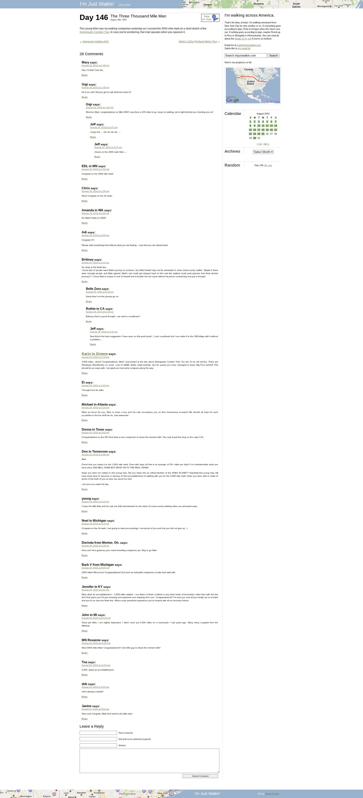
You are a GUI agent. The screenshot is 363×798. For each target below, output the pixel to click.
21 (275, 130)
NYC (128, 5)
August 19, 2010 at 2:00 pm (95, 213)
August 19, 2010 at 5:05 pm (95, 568)
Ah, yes (268, 165)
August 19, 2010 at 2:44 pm (95, 432)
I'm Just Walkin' (97, 4)
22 (250, 134)
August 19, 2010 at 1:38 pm (95, 65)
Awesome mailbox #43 (96, 41)
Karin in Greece (95, 354)
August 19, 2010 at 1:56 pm (95, 191)
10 (259, 125)
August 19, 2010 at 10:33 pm (96, 618)
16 (254, 130)
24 (259, 134)
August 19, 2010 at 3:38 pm (95, 546)
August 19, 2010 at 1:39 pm (95, 87)
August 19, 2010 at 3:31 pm (104, 332)
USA (121, 5)
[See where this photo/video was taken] (210, 21)
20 (271, 130)
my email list (244, 48)
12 (267, 125)
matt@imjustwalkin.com (249, 45)
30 (254, 138)
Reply (85, 75)
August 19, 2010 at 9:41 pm (95, 590)
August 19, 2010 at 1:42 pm (99, 107)
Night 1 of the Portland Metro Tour (198, 41)
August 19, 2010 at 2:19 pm (99, 312)
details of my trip (243, 38)
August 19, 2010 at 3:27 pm (104, 127)
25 (263, 134)
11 (263, 125)
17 (259, 130)
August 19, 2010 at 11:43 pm (96, 665)
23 (254, 134)
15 (250, 130)
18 (263, 130)
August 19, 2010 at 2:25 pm (95, 385)
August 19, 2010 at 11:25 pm (96, 643)
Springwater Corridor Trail (94, 32)
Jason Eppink (272, 793)
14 (275, 125)
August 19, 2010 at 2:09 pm (95, 235)
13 (271, 125)
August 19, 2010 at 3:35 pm (95, 523)
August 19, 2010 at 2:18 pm (99, 292)
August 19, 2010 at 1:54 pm (95, 169)
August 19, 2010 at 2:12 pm (95, 262)
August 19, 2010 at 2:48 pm (95, 454)
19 (267, 130)
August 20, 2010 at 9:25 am (95, 687)
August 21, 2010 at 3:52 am (95, 709)
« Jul (259, 144)
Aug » (266, 144)
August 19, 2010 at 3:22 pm (95, 501)
